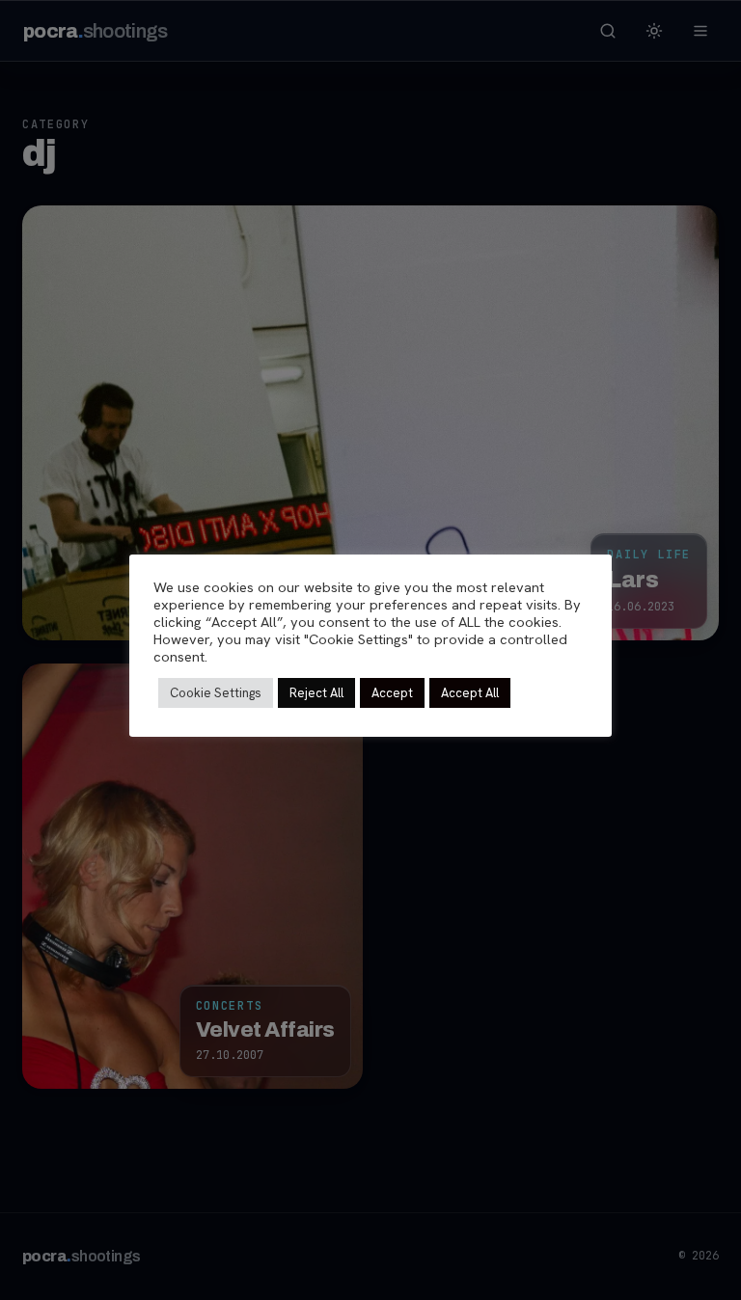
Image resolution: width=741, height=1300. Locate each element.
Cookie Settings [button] (215, 693)
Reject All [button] (316, 693)
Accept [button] (392, 693)
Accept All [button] (470, 693)
